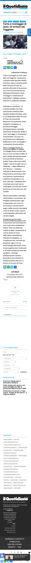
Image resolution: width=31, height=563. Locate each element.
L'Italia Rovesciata (20, 466)
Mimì (6, 480)
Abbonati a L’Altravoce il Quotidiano (14, 502)
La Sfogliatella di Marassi (12, 474)
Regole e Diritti (18, 482)
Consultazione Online (10, 447)
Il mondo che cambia (10, 455)
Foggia (10, 21)
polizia (23, 54)
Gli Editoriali (18, 450)
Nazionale (14, 480)
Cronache (16, 21)
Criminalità (23, 21)
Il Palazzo (22, 455)
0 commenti (20, 32)
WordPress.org (11, 532)
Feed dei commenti (9, 530)
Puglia (5, 21)
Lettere (18, 477)
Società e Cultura (19, 485)
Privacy (11, 547)
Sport (17, 488)
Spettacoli (8, 488)
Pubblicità (14, 542)
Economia (8, 450)
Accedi (25, 301)
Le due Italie (8, 477)
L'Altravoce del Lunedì (11, 463)
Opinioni (23, 480)
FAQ (19, 547)
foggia (9, 54)
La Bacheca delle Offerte (11, 469)
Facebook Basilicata (10, 514)
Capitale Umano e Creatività (12, 444)
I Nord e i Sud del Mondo (11, 458)
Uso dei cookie (15, 544)
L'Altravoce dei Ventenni (11, 461)
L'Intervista (8, 466)
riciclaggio (17, 54)
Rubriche (7, 485)
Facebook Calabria (10, 516)
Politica (7, 482)
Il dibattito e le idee (10, 453)
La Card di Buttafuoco (10, 471)
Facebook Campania (9, 517)
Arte (16, 439)
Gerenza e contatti (14, 539)
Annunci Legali (8, 439)
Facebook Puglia (10, 519)
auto (5, 54)
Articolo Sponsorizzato (11, 442)
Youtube (9, 522)
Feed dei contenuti (10, 528)
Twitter (10, 520)
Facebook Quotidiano (9, 512)
